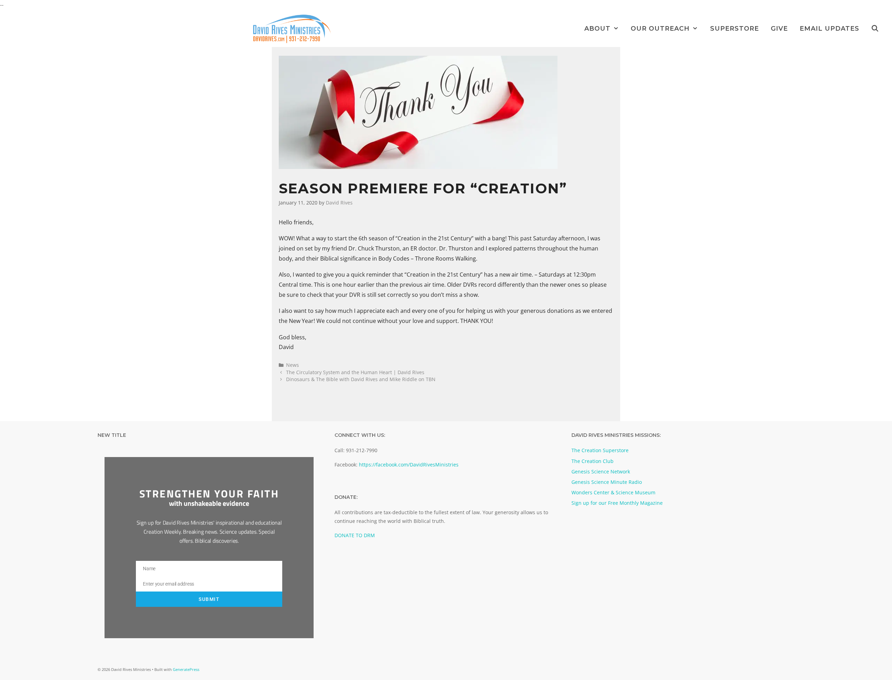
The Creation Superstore (600, 450)
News (292, 365)
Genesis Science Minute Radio (606, 482)
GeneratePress (186, 669)
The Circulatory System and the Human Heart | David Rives (355, 372)
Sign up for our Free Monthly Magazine (617, 503)
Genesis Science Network (600, 471)
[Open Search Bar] (875, 28)
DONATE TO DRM (354, 535)
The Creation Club (592, 461)
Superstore (734, 28)
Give (779, 28)
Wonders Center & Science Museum (613, 492)
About (597, 28)
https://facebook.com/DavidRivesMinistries (409, 464)
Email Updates (829, 28)
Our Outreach (660, 28)
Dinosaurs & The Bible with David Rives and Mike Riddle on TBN (361, 379)
